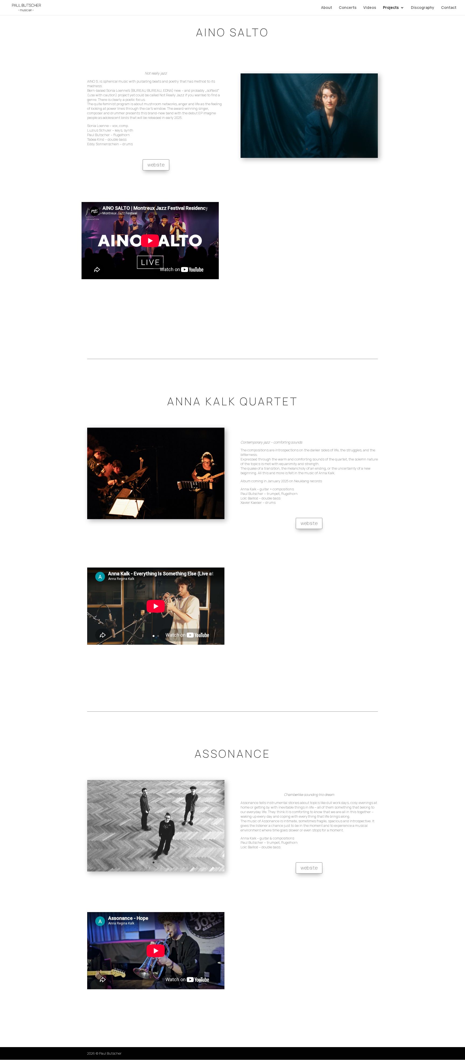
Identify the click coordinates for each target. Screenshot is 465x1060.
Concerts (348, 8)
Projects (391, 8)
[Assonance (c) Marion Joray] (155, 870)
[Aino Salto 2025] (309, 156)
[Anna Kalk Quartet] (155, 517)
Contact (448, 8)
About (326, 8)
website (155, 165)
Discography (422, 8)
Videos (369, 8)
